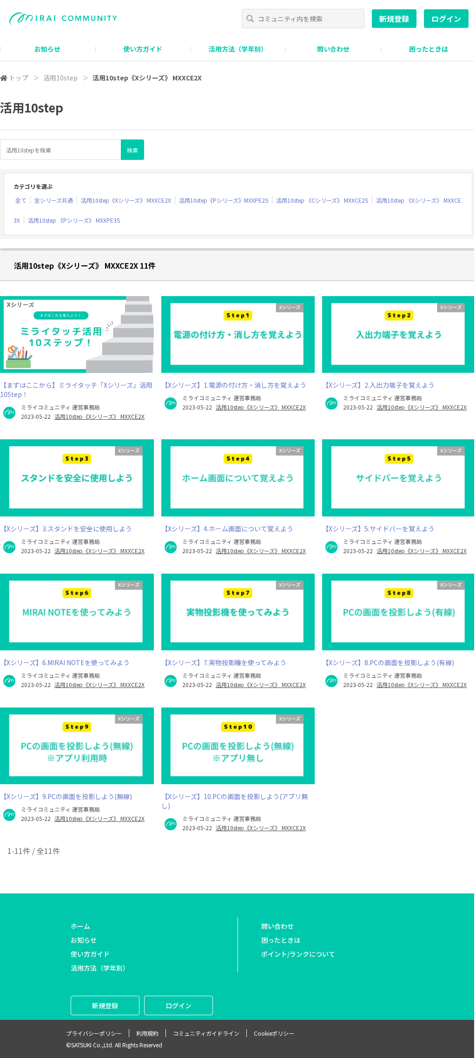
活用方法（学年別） (238, 48)
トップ (18, 77)
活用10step (60, 77)
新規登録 (394, 18)
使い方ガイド (142, 48)
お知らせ (47, 48)
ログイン (446, 18)
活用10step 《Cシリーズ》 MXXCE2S (322, 200)
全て (20, 200)
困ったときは (428, 48)
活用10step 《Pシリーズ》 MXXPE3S (74, 220)
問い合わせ (333, 48)
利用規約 (147, 1033)
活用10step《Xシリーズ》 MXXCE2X (126, 200)
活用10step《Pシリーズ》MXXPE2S (223, 200)
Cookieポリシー (274, 1033)
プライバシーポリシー (94, 1033)
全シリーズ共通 (53, 200)
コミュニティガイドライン (206, 1033)
